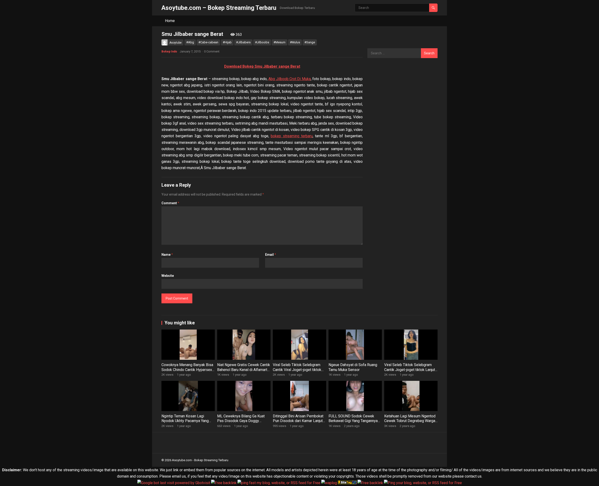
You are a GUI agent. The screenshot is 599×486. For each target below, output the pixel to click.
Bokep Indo (169, 51)
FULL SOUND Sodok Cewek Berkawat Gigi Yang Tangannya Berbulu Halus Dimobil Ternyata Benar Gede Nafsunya (354, 423)
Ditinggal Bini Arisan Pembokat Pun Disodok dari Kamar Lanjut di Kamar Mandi (298, 421)
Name (167, 254)
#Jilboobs (262, 42)
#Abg (190, 42)
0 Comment (211, 51)
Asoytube (175, 42)
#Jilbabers (243, 42)
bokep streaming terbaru (291, 136)
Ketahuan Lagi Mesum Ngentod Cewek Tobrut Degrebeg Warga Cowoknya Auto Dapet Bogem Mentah (409, 423)
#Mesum (279, 42)
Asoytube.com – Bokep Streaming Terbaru (218, 7)
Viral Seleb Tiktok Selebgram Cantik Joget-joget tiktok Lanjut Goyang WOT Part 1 (409, 370)
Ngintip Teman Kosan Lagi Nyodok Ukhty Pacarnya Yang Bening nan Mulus (185, 421)
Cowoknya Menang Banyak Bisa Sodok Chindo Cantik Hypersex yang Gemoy (187, 370)
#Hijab (227, 42)
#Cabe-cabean (208, 42)
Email (270, 254)
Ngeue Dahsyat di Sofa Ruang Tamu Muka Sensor (353, 367)
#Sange (309, 42)
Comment (170, 203)
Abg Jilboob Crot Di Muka (289, 79)
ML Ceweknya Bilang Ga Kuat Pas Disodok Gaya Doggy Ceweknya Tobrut (241, 421)
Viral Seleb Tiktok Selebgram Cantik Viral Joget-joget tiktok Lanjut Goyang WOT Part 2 (297, 370)
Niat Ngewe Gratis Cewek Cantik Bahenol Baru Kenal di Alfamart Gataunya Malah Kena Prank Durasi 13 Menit (243, 372)
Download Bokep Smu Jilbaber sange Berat (262, 66)
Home (170, 21)
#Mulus (295, 42)
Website (167, 276)
